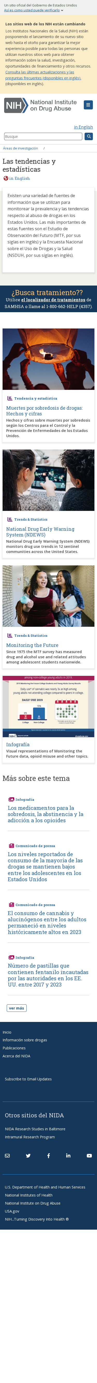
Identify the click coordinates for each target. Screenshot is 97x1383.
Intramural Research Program (30, 1136)
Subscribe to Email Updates (28, 1079)
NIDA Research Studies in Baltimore (35, 1128)
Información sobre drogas (25, 1039)
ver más (16, 1008)
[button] (88, 105)
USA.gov (12, 1211)
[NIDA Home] (41, 105)
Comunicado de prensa (35, 846)
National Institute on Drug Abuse (33, 1203)
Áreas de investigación (20, 148)
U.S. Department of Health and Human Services (45, 1187)
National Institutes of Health (29, 1195)
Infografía (25, 799)
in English (83, 127)
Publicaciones (14, 1047)
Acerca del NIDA (16, 1055)
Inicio (7, 1032)
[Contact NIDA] (7, 1156)
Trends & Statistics (30, 519)
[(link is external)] (28, 1156)
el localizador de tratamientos (53, 299)
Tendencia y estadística (35, 398)
